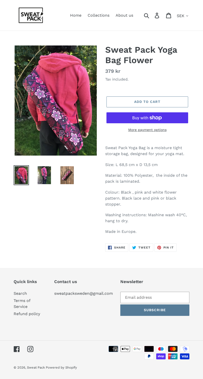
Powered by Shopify (61, 367)
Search (20, 293)
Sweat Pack (36, 367)
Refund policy (27, 313)
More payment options (147, 130)
